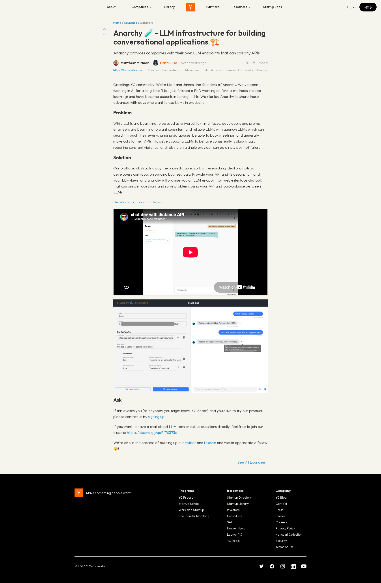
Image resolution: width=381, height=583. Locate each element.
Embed (262, 63)
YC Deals (233, 541)
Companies (140, 7)
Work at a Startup (191, 510)
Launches (130, 22)
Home (117, 22)
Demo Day (234, 516)
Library (169, 7)
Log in (351, 7)
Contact (281, 504)
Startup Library (238, 504)
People (280, 516)
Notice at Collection (289, 535)
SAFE (231, 522)
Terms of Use (284, 547)
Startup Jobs (272, 7)
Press (279, 510)
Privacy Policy (285, 528)
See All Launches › (252, 462)
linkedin (210, 442)
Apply (368, 7)
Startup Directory (239, 497)
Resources (239, 7)
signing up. (156, 416)
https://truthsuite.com (127, 70)
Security (281, 541)
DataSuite (168, 63)
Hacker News (236, 528)
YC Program (187, 497)
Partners (212, 7)
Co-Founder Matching (194, 516)
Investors (233, 510)
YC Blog (281, 497)
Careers (281, 522)
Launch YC (234, 535)
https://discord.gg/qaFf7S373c (152, 432)
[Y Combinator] (190, 7)
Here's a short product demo (137, 202)
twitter (190, 442)
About (111, 7)
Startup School (189, 504)
